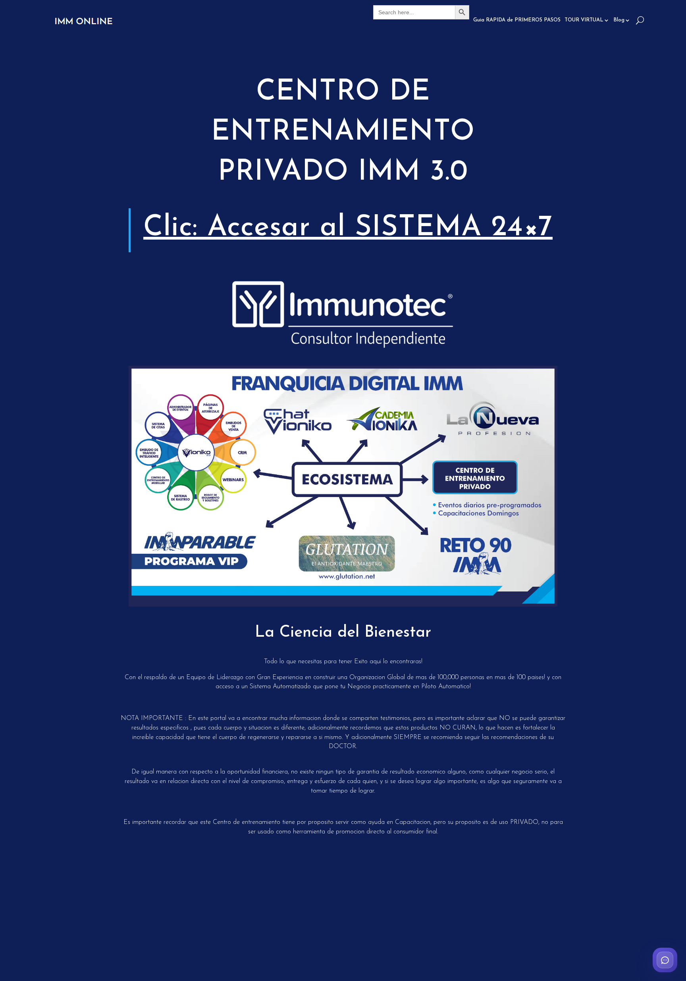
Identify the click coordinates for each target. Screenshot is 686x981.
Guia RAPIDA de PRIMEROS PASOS (517, 20)
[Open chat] (665, 960)
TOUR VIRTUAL (584, 20)
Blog (618, 20)
